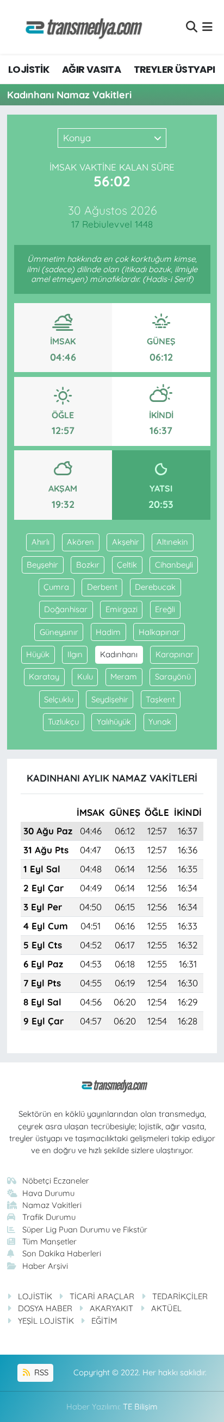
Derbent (102, 587)
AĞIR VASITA (91, 69)
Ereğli (165, 609)
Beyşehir (42, 564)
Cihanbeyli (174, 564)
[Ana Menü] (207, 27)
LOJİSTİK (28, 69)
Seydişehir (109, 699)
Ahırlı (40, 542)
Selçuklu (58, 699)
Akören (80, 542)
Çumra (56, 587)
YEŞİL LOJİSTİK (46, 1321)
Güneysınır (59, 632)
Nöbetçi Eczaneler (55, 1180)
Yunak (159, 721)
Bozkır (87, 564)
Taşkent (160, 699)
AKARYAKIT (111, 1308)
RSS (40, 1372)
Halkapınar (159, 632)
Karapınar (174, 654)
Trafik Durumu (49, 1217)
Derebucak (155, 587)
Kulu (85, 676)
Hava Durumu (48, 1193)
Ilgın (75, 654)
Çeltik (127, 564)
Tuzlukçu (63, 721)
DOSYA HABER (45, 1308)
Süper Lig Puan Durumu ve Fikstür (84, 1229)
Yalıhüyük (114, 721)
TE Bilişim (140, 1406)
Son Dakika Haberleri (61, 1253)
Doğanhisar (66, 609)
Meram (123, 676)
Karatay (44, 676)
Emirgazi (121, 609)
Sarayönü (173, 676)
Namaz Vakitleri (52, 1205)
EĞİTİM (104, 1321)
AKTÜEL (166, 1308)
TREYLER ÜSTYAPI (174, 69)
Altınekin (172, 542)
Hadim (108, 632)
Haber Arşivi (45, 1266)
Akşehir (125, 542)
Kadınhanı (119, 654)
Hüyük (37, 654)
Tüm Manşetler (49, 1241)
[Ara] (191, 27)
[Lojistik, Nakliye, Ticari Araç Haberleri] (79, 27)
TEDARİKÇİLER (180, 1296)
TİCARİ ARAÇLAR (102, 1296)
